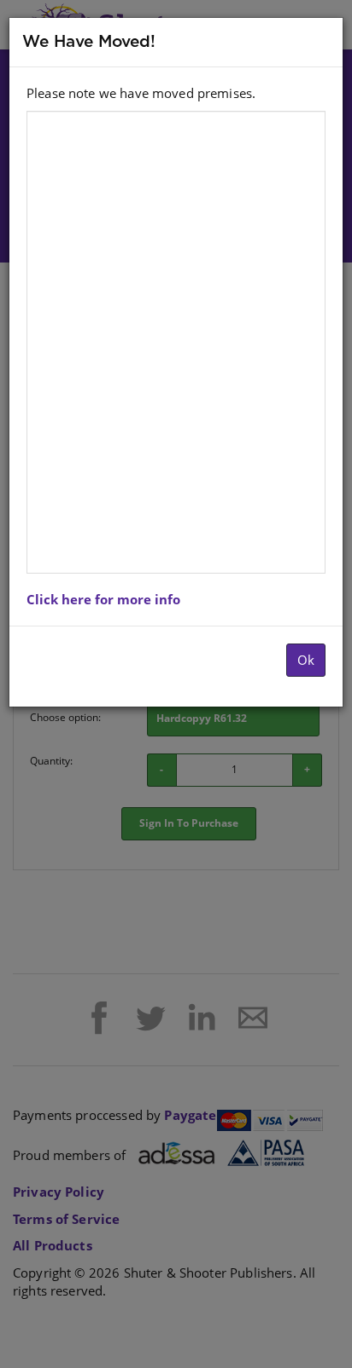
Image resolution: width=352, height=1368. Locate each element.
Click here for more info (103, 599)
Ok (305, 659)
